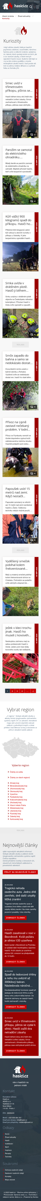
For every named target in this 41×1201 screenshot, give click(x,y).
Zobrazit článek (15, 918)
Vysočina (13, 794)
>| (33, 691)
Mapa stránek (10, 1179)
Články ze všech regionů (20, 777)
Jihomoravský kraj (17, 788)
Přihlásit (37, 2)
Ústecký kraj (15, 816)
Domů (7, 1134)
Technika (8, 1156)
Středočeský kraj (16, 808)
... (28, 691)
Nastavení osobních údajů (14, 1173)
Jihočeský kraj (15, 802)
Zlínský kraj (14, 783)
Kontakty (8, 1176)
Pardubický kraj (16, 797)
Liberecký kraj (15, 810)
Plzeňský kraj (15, 813)
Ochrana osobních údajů (14, 1170)
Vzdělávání (9, 1143)
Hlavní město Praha (18, 805)
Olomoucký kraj (16, 791)
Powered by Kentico (31, 1197)
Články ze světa (16, 772)
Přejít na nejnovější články (20, 872)
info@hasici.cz (22, 1120)
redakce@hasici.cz (26, 1122)
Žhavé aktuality (24, 16)
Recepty (8, 1153)
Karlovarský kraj (16, 819)
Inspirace (8, 1150)
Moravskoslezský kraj (18, 785)
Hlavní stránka (8, 16)
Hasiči (7, 1140)
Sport (7, 1147)
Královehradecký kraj (18, 799)
